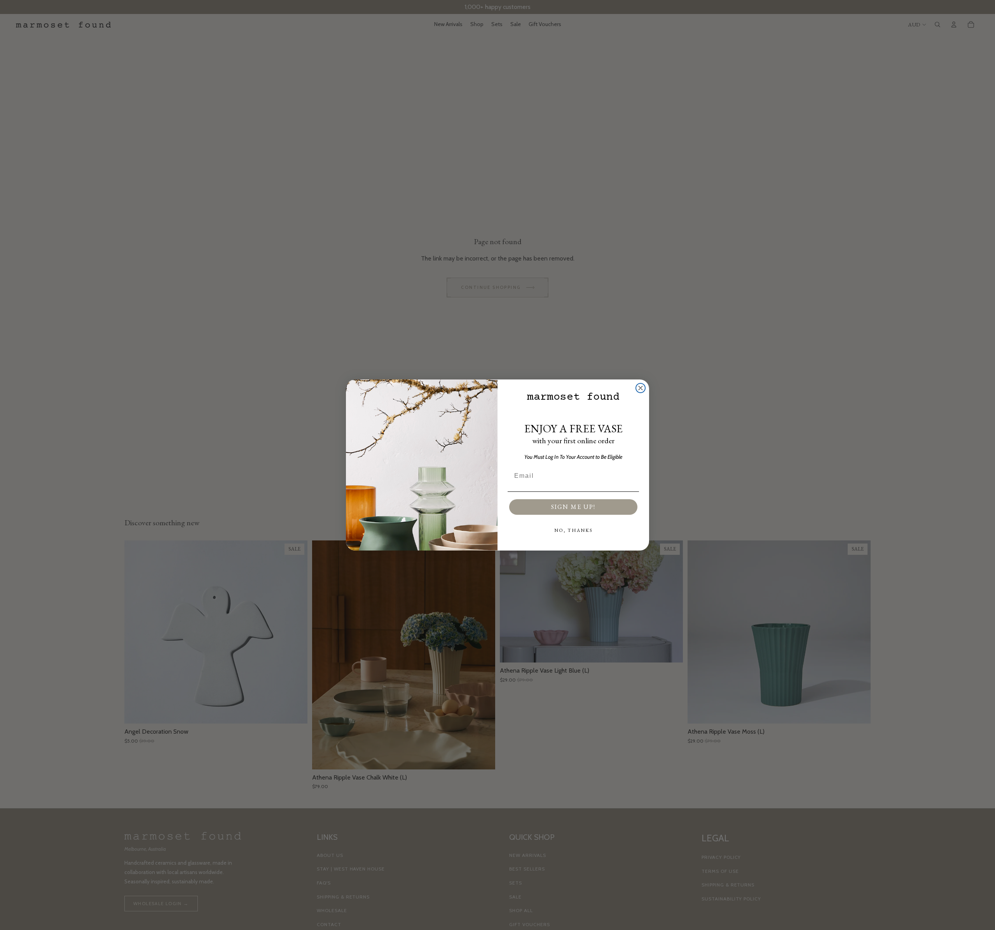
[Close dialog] (640, 388)
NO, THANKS (573, 530)
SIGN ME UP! (573, 507)
